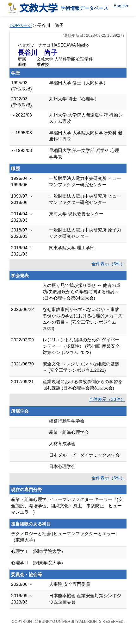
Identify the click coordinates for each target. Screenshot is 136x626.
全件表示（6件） (108, 263)
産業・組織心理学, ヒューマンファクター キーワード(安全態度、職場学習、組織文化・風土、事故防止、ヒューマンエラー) (67, 506)
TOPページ (20, 25)
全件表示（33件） (107, 399)
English (121, 5)
